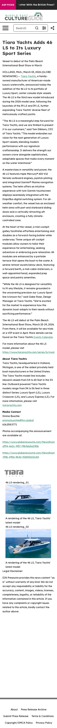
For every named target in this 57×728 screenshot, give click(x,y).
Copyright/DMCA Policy (19, 722)
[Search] (36, 28)
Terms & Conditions (42, 716)
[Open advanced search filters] (44, 28)
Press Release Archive (34, 709)
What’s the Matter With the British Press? (29, 4)
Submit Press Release (15, 716)
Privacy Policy (44, 722)
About (14, 709)
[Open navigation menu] (5, 28)
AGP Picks (8, 4)
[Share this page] (52, 28)
